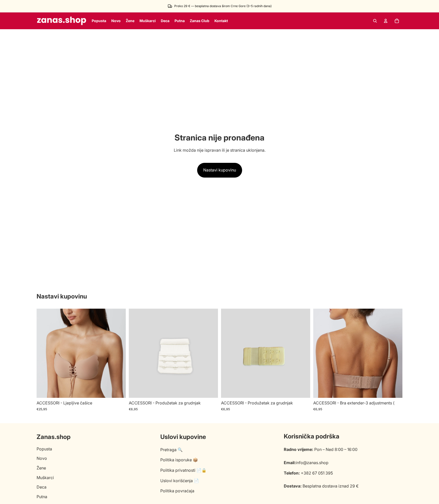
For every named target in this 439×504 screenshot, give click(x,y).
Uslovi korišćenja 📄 (179, 480)
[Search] (375, 20)
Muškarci (45, 477)
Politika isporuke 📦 (179, 459)
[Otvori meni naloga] (385, 20)
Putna (42, 496)
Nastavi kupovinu (219, 169)
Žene (41, 467)
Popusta (44, 448)
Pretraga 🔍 (171, 449)
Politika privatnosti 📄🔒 (183, 470)
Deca (41, 487)
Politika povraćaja (177, 490)
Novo (42, 458)
